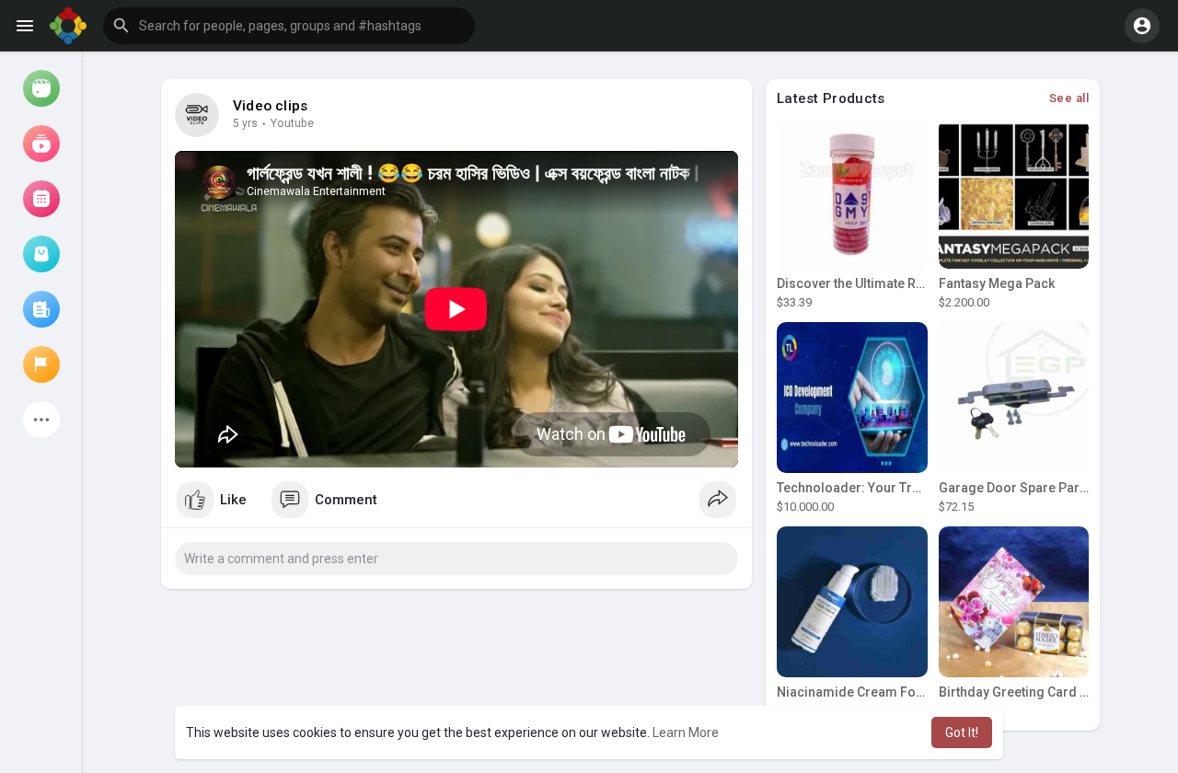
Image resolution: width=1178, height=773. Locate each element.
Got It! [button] (961, 732)
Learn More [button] (686, 732)
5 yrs (245, 123)
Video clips (270, 106)
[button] (289, 25)
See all (1069, 98)
